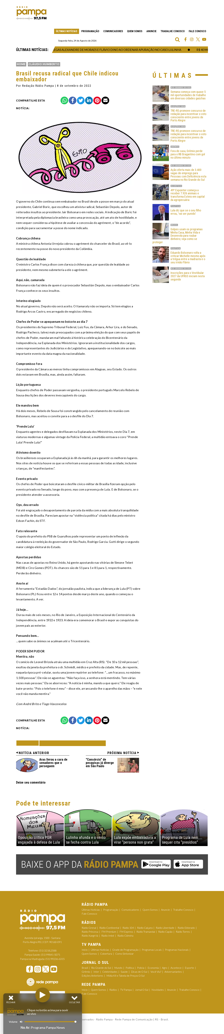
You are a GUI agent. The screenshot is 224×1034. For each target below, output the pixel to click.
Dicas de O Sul (139, 971)
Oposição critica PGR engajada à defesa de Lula (39, 840)
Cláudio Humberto (44, 64)
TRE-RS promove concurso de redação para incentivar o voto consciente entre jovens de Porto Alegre (188, 115)
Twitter (197, 39)
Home (21, 64)
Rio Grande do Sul (101, 967)
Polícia (140, 967)
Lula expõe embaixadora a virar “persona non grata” (135, 840)
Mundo (118, 967)
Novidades (158, 989)
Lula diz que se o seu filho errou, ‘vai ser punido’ (186, 212)
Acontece (176, 967)
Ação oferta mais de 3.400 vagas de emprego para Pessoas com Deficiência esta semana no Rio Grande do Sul (188, 174)
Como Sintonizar (124, 953)
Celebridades (109, 971)
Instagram (191, 39)
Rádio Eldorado (186, 927)
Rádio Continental (109, 927)
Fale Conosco (197, 31)
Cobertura (106, 953)
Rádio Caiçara (145, 927)
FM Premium (109, 931)
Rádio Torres (183, 931)
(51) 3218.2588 (47, 950)
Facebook (185, 39)
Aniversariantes (173, 971)
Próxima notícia (121, 753)
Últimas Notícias (66, 31)
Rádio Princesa (90, 931)
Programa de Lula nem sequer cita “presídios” (180, 840)
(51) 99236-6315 (55, 958)
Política (130, 967)
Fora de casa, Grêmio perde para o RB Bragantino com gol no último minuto (188, 154)
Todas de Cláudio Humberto (72, 743)
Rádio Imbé (107, 935)
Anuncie (151, 31)
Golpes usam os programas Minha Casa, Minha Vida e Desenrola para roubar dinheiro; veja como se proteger (178, 236)
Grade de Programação (125, 949)
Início (85, 949)
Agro (164, 967)
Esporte (189, 967)
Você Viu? (156, 971)
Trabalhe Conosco (173, 31)
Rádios (113, 989)
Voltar (28, 743)
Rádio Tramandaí (145, 931)
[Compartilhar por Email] (105, 100)
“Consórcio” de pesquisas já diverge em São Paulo (100, 763)
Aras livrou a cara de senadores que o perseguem (53, 763)
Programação (90, 31)
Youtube (204, 39)
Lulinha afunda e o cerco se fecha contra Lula (86, 840)
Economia (153, 967)
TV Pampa (126, 989)
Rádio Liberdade (165, 927)
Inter (96, 971)
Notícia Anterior (34, 753)
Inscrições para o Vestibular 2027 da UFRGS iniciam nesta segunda (188, 276)
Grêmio (86, 971)
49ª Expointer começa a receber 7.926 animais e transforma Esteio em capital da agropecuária (188, 195)
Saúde (124, 971)
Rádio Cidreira (125, 935)
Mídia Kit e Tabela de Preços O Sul (125, 975)
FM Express (126, 931)
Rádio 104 (128, 927)
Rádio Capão (165, 931)
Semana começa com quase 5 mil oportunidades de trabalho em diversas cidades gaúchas (188, 95)
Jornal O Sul (141, 989)
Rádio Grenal (89, 927)
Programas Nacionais (177, 949)
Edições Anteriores (92, 975)
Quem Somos (134, 31)
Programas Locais (152, 949)
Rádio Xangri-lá (90, 935)
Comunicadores (113, 31)
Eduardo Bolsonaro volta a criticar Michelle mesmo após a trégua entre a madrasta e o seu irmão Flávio (188, 257)
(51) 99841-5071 (50, 954)
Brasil (85, 967)
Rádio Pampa (31, 13)
